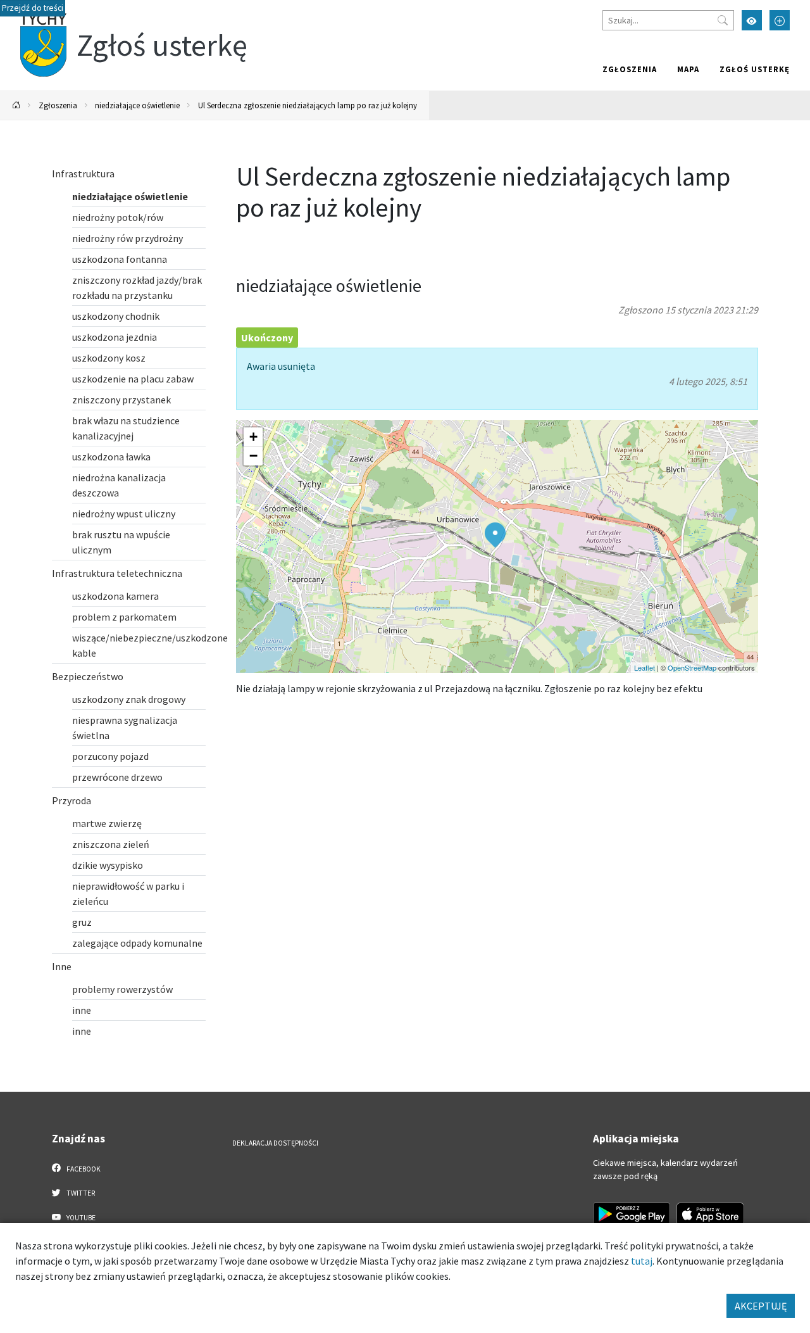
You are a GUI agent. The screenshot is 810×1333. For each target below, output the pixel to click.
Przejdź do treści (32, 8)
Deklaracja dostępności (275, 1143)
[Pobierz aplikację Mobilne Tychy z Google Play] (631, 1214)
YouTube (80, 1217)
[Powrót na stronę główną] (16, 105)
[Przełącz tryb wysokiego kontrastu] (752, 20)
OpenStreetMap (692, 667)
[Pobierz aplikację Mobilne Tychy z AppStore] (710, 1214)
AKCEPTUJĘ (761, 1305)
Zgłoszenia (629, 69)
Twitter (80, 1193)
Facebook (83, 1169)
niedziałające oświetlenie (137, 105)
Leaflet (644, 667)
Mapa (688, 69)
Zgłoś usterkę (755, 69)
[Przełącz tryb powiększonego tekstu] (780, 20)
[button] (495, 535)
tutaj (641, 1260)
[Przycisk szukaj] (723, 20)
